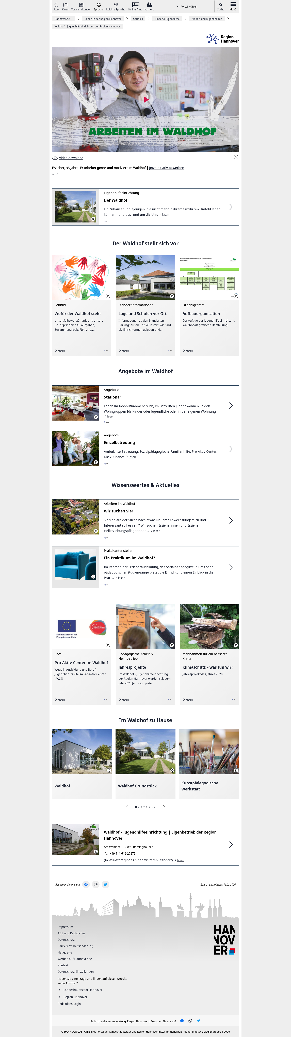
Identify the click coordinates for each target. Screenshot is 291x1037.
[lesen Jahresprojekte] (145, 654)
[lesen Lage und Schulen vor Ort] (145, 305)
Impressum (65, 926)
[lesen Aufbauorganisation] (209, 305)
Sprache (99, 9)
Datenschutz (66, 939)
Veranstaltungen (81, 9)
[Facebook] (86, 884)
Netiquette (65, 952)
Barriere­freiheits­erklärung (75, 945)
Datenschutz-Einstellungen (76, 971)
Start (56, 9)
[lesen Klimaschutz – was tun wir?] (209, 654)
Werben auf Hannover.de (75, 958)
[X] (105, 884)
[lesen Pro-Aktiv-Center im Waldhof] (82, 654)
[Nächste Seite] (163, 807)
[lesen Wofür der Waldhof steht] (82, 305)
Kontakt (63, 965)
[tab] (136, 807)
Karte (65, 9)
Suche (220, 9)
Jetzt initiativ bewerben (166, 167)
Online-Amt (135, 9)
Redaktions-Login (69, 1003)
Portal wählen (189, 6)
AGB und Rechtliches (71, 933)
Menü (233, 9)
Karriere (149, 9)
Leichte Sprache (115, 9)
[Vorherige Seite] (127, 807)
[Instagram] (96, 884)
